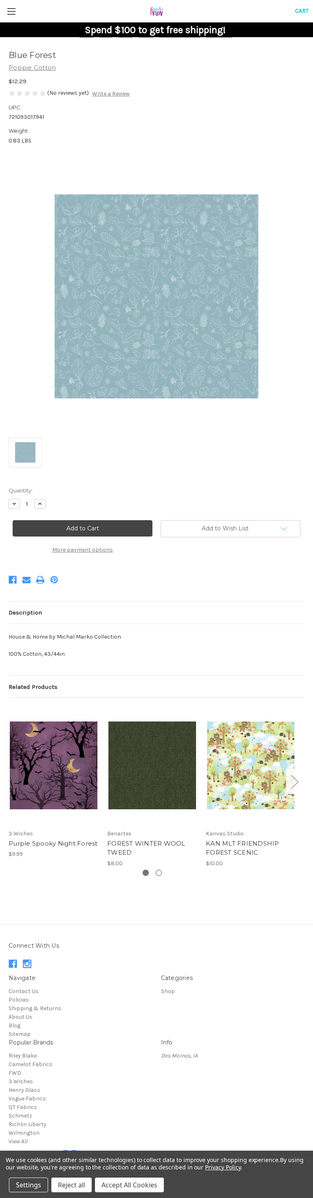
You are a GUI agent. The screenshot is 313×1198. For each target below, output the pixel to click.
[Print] (40, 580)
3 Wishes (21, 1081)
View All (18, 1141)
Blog (14, 1025)
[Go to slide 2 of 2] (159, 873)
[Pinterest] (54, 580)
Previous (10, 781)
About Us (21, 1016)
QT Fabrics (23, 1107)
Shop (168, 991)
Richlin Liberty (27, 1124)
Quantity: (21, 490)
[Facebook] (13, 580)
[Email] (26, 580)
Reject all (71, 1184)
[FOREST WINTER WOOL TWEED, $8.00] (152, 765)
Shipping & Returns (35, 1008)
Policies (19, 999)
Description (25, 612)
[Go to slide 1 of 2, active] (146, 873)
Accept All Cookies (129, 1184)
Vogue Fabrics (27, 1098)
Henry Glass (24, 1090)
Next (294, 781)
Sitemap (20, 1034)
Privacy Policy (222, 1167)
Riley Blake (23, 1055)
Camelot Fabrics (31, 1064)
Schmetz (20, 1115)
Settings (28, 1184)
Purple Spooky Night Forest (53, 843)
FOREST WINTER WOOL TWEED (146, 848)
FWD (15, 1072)
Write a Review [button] (111, 93)
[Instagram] (27, 964)
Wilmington (24, 1132)
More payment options (82, 549)
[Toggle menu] (11, 11)
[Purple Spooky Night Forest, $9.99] (53, 765)
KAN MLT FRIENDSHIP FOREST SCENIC (242, 848)
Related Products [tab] (33, 686)
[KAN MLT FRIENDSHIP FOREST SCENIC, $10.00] (251, 765)
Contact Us (24, 991)
